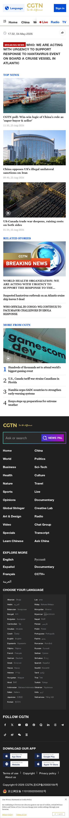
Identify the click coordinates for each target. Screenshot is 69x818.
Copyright (29, 773)
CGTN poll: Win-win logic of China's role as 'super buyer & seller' (33, 118)
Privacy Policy (7, 814)
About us (10, 777)
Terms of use (10, 773)
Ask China (41, 541)
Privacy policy (47, 773)
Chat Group (42, 524)
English (8, 559)
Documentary (44, 500)
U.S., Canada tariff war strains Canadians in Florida (33, 380)
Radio (55, 22)
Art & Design (12, 516)
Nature (8, 483)
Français (9, 574)
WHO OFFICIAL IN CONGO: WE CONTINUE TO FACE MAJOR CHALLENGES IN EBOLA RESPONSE (32, 310)
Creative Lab (43, 508)
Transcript (41, 532)
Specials (9, 532)
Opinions (9, 500)
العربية (7, 581)
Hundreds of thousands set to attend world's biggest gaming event (34, 369)
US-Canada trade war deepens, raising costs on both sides (33, 223)
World (7, 458)
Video (7, 524)
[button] (8, 213)
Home (13, 22)
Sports (8, 491)
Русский (39, 559)
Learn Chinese (13, 541)
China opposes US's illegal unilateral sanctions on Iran (28, 170)
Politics (39, 458)
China (25, 22)
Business (9, 467)
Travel (38, 483)
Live (44, 22)
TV (64, 22)
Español (9, 566)
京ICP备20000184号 (45, 784)
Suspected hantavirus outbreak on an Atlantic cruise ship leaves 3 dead (34, 297)
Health (7, 475)
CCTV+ (39, 574)
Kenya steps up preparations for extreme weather (32, 402)
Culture (39, 475)
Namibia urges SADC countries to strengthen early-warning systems (34, 391)
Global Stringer (14, 508)
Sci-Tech (40, 467)
